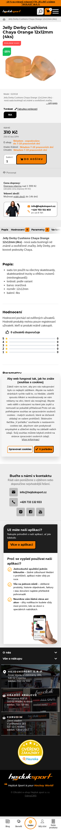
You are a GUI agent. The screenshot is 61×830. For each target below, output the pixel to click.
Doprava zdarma (13, 186)
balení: (9, 157)
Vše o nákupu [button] (12, 658)
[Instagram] (20, 512)
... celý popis (51, 103)
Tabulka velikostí (27, 109)
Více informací (30, 440)
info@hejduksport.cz (33, 492)
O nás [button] (7, 652)
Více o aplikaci (21, 544)
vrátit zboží (19, 196)
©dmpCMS (30, 795)
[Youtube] (40, 512)
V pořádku (45, 449)
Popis (4, 230)
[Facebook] (30, 512)
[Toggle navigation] (40, 11)
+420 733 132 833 (31, 502)
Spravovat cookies (20, 449)
